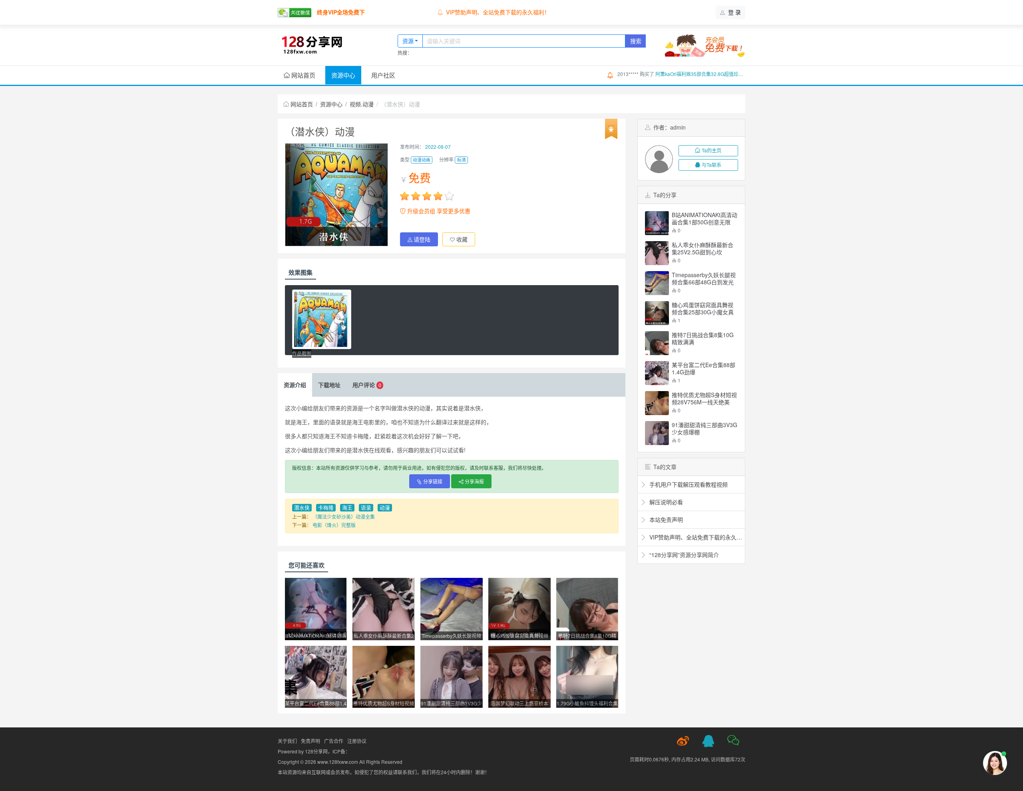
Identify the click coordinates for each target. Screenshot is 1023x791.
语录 (366, 507)
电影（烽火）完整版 (334, 524)
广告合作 (333, 740)
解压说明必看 (665, 502)
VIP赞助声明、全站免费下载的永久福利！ (695, 537)
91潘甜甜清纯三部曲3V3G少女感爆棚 (704, 428)
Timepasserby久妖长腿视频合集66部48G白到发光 (704, 278)
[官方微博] (683, 741)
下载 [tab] (329, 385)
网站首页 (302, 75)
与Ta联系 (711, 164)
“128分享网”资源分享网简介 (683, 555)
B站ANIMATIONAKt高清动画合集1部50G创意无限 (704, 218)
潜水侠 (302, 507)
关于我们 (287, 740)
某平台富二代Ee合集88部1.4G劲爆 (703, 368)
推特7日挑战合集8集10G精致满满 (703, 338)
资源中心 (343, 75)
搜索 (635, 41)
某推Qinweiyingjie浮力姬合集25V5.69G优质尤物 (707, 74)
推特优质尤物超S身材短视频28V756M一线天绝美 (704, 398)
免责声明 (310, 740)
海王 (347, 507)
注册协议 (356, 740)
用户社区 (383, 75)
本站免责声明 (463, 12)
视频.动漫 (362, 104)
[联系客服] (708, 741)
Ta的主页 (711, 150)
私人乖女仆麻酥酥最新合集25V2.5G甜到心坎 (702, 248)
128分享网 (316, 751)
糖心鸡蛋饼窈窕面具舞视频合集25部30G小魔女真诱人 (703, 308)
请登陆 (422, 239)
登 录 (733, 12)
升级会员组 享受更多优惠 (438, 211)
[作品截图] (321, 319)
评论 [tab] (366, 385)
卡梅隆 (326, 507)
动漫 (385, 507)
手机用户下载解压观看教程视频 (688, 484)
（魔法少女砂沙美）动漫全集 (343, 516)
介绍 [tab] (295, 385)
